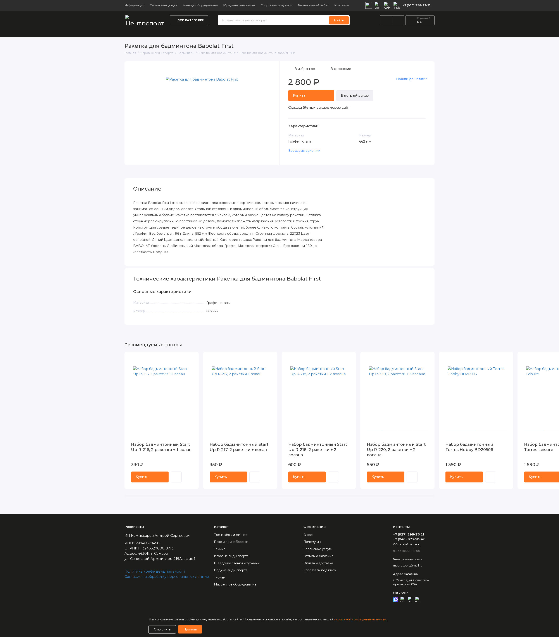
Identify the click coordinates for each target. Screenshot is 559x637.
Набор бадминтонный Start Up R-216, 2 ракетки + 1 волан (161, 447)
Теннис (219, 549)
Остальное (487, 31)
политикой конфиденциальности (360, 619)
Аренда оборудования (200, 5)
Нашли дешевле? (411, 79)
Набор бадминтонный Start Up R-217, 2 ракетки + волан (239, 447)
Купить (142, 477)
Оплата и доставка (318, 563)
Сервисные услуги (163, 5)
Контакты (341, 5)
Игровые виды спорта (373, 31)
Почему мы (312, 542)
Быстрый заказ (355, 95)
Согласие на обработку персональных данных (166, 577)
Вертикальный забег (313, 5)
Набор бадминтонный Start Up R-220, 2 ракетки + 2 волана (396, 449)
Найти (339, 20)
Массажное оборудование (235, 584)
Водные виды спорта (328, 31)
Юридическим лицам (239, 5)
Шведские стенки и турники (446, 31)
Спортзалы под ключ (276, 5)
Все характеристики (304, 151)
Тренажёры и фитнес (143, 31)
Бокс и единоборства (268, 31)
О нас (308, 535)
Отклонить (162, 629)
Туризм (219, 577)
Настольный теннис (225, 31)
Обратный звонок (406, 544)
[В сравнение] (185, 358)
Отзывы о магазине (318, 556)
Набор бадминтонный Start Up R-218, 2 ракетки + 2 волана (317, 449)
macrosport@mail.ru (407, 565)
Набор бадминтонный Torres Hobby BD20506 (469, 447)
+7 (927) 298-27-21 (416, 5)
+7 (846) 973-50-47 (408, 539)
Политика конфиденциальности (154, 571)
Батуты (299, 31)
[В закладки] (192, 358)
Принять (190, 629)
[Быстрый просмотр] (176, 477)
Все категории (191, 20)
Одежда (193, 31)
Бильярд (407, 31)
